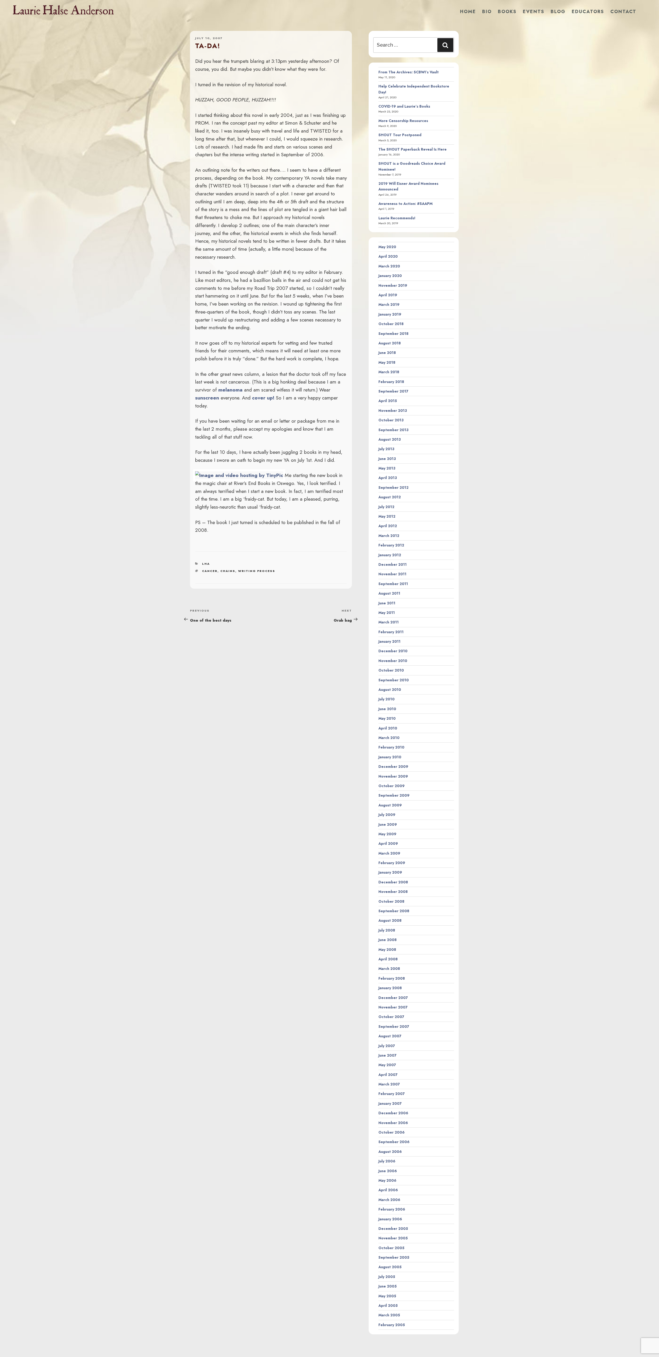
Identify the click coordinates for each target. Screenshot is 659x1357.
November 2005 (393, 1238)
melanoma (230, 389)
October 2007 (391, 1016)
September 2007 (393, 1026)
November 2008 (393, 891)
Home (468, 11)
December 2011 (392, 564)
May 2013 (386, 468)
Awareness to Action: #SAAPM (405, 203)
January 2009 (390, 872)
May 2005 (387, 1296)
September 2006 (394, 1141)
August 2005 (390, 1266)
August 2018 (389, 343)
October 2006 (391, 1132)
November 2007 (392, 1007)
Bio (487, 11)
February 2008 (391, 978)
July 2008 (386, 930)
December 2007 (393, 997)
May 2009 (387, 834)
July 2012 (386, 506)
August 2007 (389, 1036)
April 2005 (388, 1305)
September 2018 (393, 333)
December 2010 (392, 651)
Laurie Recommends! (396, 218)
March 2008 (389, 968)
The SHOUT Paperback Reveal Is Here (412, 149)
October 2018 (391, 323)
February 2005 (391, 1324)
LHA (206, 564)
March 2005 (389, 1315)
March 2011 (388, 622)
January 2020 (390, 275)
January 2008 (390, 987)
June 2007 (387, 1055)
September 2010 (393, 680)
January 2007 (390, 1103)
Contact (623, 11)
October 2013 (391, 420)
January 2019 (389, 314)
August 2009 (390, 805)
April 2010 (387, 728)
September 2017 (393, 391)
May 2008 (387, 949)
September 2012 (393, 487)
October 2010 (391, 670)
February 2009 (391, 862)
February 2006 (391, 1209)
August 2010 (389, 689)
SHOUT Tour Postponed (399, 134)
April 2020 (388, 256)
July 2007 (386, 1045)
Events (533, 11)
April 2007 (387, 1074)
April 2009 (388, 843)
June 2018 (387, 352)
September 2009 (394, 795)
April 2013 (387, 477)
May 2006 (387, 1180)
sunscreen (207, 397)
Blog (558, 11)
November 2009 (393, 776)
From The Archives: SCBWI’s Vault (408, 72)
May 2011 (386, 612)
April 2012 (387, 525)
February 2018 (391, 381)
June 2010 (387, 708)
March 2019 (389, 304)
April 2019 (387, 295)
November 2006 (393, 1122)
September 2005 (393, 1257)
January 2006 (390, 1219)
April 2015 (387, 400)
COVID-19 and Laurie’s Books (404, 106)
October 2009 (391, 785)
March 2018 (388, 372)
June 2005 (387, 1286)
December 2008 (393, 882)
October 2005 (391, 1247)
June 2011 (386, 603)
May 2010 (387, 718)
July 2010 (386, 699)
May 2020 (387, 246)
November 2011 (392, 574)
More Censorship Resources (403, 120)
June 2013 (387, 458)
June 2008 (387, 939)
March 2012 (388, 535)
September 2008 (393, 911)
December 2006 (393, 1113)
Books (507, 11)
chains (227, 571)
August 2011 (389, 593)
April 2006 (388, 1190)
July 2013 (386, 448)
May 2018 (386, 362)
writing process (256, 571)
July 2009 (386, 814)
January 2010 (389, 757)
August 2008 (390, 920)
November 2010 (392, 660)
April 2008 (388, 959)
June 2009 (387, 824)
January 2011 (389, 641)
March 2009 (389, 853)
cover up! (263, 397)
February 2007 (391, 1093)
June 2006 (387, 1170)
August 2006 (390, 1151)
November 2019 (392, 285)
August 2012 (389, 497)
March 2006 (389, 1199)
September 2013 (393, 429)
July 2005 (386, 1276)
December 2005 (393, 1228)
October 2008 (391, 901)
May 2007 (387, 1064)
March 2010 (389, 737)
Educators (588, 11)
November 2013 (392, 410)
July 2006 (386, 1161)
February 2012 (391, 545)
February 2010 (391, 747)
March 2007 (389, 1084)
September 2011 (393, 583)
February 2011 (391, 631)
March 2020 (389, 266)
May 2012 (386, 516)
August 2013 (389, 439)
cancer (210, 571)
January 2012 (389, 555)
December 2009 (393, 766)
